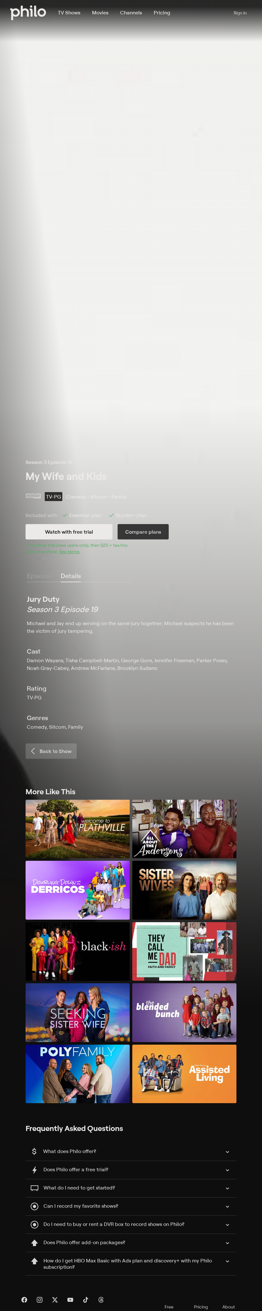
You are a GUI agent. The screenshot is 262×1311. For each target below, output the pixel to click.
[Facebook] (24, 1300)
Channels (131, 12)
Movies (100, 12)
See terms (69, 551)
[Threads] (101, 1300)
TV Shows (69, 12)
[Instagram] (39, 1300)
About (228, 1306)
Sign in (240, 12)
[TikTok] (85, 1300)
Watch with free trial (69, 532)
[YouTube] (70, 1300)
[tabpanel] (131, 662)
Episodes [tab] (40, 576)
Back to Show (56, 751)
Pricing (162, 12)
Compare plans (143, 532)
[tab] (71, 576)
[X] (55, 1300)
